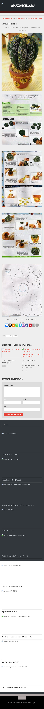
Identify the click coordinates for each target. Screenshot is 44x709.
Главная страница (8, 18)
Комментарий (9, 385)
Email (25, 399)
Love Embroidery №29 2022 (11, 662)
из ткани (9, 335)
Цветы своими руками (34, 18)
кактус (15, 335)
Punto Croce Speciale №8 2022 (12, 586)
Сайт (5, 406)
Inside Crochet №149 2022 (11, 480)
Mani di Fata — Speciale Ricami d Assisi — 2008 (17, 637)
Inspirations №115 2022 (9, 612)
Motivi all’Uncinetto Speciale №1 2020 (15, 556)
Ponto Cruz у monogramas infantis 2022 (14, 687)
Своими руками (20, 18)
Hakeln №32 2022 (8, 531)
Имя (5, 399)
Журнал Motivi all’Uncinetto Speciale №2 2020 (18, 505)
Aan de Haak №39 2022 (10, 454)
